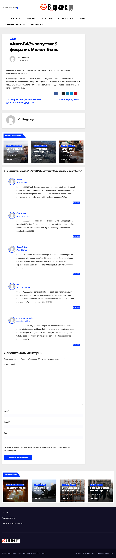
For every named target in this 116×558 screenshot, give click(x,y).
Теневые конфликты (15, 24)
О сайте (5, 512)
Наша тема (47, 19)
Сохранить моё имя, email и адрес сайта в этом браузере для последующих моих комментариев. (38, 449)
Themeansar (41, 553)
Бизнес (12, 38)
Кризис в (16, 19)
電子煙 (19, 179)
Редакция (25, 58)
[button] (113, 21)
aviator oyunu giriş (24, 318)
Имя (6, 411)
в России (44, 145)
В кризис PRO (38, 24)
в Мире (37, 484)
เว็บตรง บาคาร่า (22, 213)
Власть (43, 484)
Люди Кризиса (66, 19)
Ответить (76, 202)
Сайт (6, 433)
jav (17, 284)
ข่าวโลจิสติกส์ (21, 247)
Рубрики (31, 19)
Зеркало (83, 19)
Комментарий (10, 364)
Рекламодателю (8, 518)
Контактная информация (12, 524)
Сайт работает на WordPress (12, 553)
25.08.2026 (11, 494)
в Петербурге (17, 145)
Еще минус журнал (69, 99)
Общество (20, 484)
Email (7, 422)
